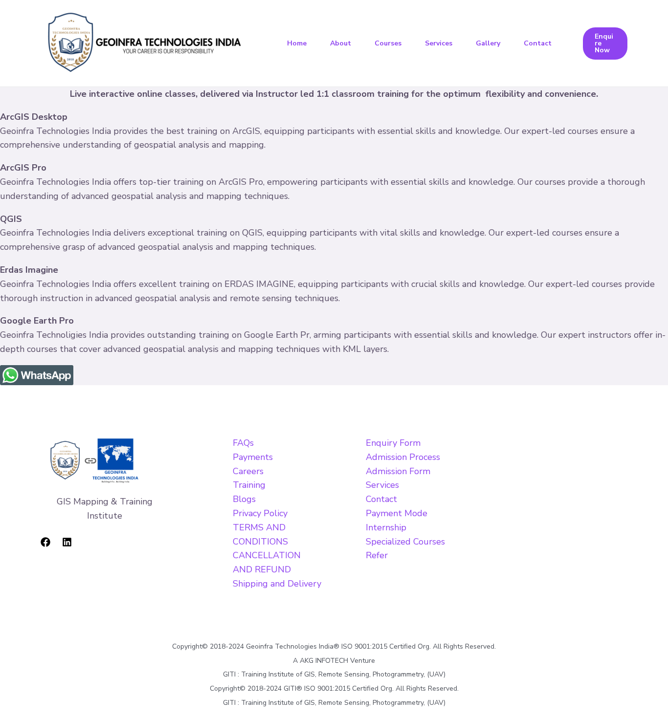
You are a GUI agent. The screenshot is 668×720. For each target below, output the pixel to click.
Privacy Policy (260, 513)
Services (438, 43)
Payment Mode (396, 513)
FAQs (243, 443)
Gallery (488, 43)
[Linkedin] (67, 542)
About (340, 43)
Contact (538, 43)
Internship (386, 527)
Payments (253, 457)
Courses (388, 43)
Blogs (244, 499)
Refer (377, 555)
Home (297, 43)
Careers (248, 471)
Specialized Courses (405, 541)
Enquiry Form (393, 443)
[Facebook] (45, 542)
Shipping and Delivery (277, 583)
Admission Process (403, 457)
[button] (605, 43)
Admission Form (398, 471)
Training (249, 485)
